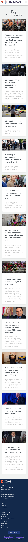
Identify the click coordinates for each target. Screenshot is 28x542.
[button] (26, 2)
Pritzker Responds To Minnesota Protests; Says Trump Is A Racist (13, 449)
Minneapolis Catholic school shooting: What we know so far (13, 123)
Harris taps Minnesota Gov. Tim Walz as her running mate (13, 411)
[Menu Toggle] (23, 2)
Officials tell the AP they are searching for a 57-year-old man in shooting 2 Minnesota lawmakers (14, 328)
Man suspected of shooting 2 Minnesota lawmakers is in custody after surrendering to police (14, 235)
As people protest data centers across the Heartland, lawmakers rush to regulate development (14, 40)
